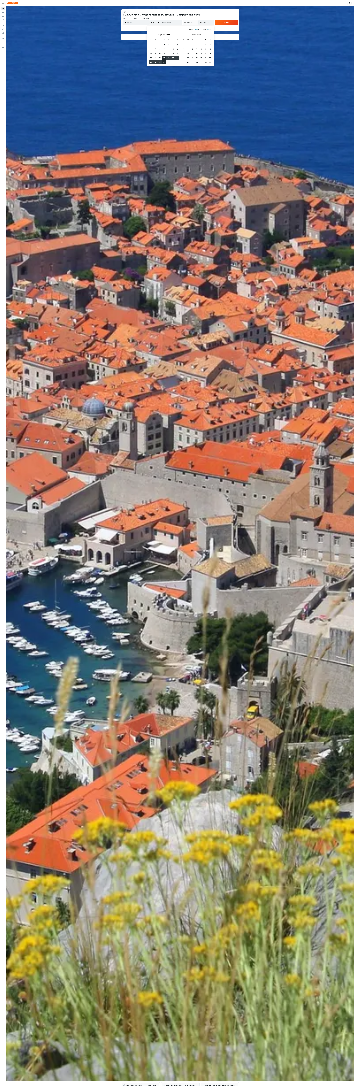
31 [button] (210, 62)
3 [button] (168, 44)
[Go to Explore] (3, 25)
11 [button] (173, 49)
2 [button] (164, 44)
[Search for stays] (3, 12)
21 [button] (155, 58)
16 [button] (164, 53)
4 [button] (183, 49)
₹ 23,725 (128, 14)
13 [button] (151, 53)
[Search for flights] (3, 8)
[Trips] (3, 38)
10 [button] (168, 49)
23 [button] (164, 58)
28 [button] (155, 62)
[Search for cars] (3, 16)
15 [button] (159, 53)
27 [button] (151, 62)
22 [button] (160, 58)
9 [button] (164, 49)
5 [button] (177, 44)
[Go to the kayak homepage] (12, 3)
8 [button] (159, 49)
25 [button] (173, 58)
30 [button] (164, 62)
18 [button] (173, 53)
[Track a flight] (3, 29)
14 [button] (155, 53)
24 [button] (168, 58)
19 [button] (177, 53)
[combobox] (126, 18)
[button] (3, 3)
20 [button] (151, 58)
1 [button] (159, 44)
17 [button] (168, 53)
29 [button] (160, 62)
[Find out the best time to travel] (3, 33)
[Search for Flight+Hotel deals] (3, 20)
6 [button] (192, 49)
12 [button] (177, 49)
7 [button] (155, 49)
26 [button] (177, 58)
